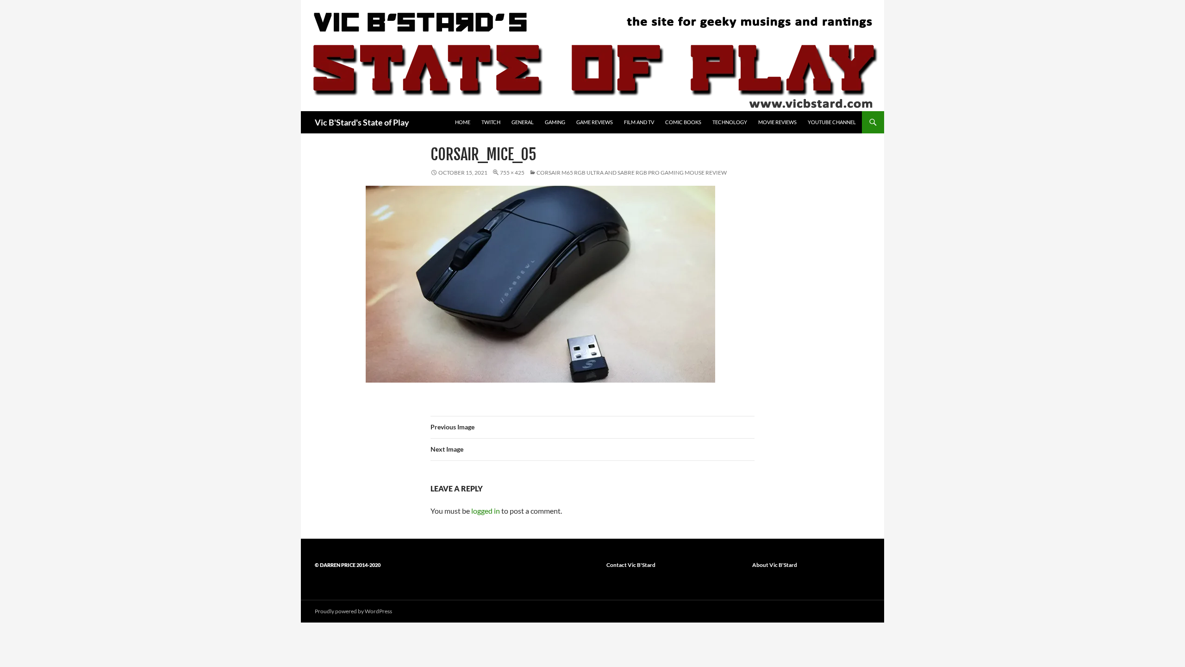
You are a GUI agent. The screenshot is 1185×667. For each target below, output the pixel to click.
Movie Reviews (777, 122)
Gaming (555, 122)
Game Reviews (594, 122)
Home (462, 122)
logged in (485, 510)
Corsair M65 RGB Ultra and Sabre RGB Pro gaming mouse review (631, 172)
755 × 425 (512, 172)
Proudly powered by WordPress (353, 611)
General (522, 122)
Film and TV (639, 122)
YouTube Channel (832, 122)
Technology (729, 122)
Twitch (490, 122)
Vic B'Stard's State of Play (362, 122)
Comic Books (683, 122)
